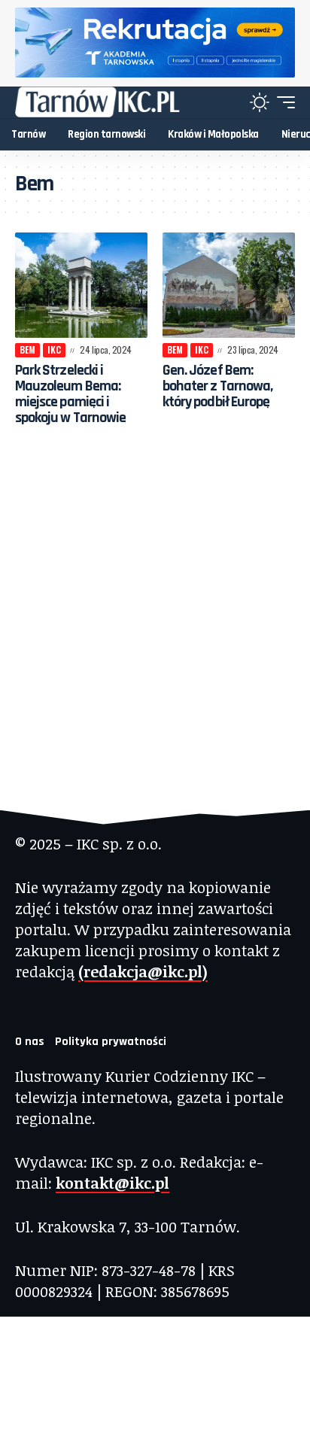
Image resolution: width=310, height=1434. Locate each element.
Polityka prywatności (110, 1042)
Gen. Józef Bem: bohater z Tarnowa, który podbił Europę (217, 386)
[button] (282, 102)
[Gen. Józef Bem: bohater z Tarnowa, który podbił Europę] (229, 285)
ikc (54, 349)
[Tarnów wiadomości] (97, 102)
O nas (29, 1042)
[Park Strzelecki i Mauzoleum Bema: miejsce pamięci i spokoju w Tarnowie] (81, 285)
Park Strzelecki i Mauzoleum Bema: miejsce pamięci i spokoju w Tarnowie (70, 393)
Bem (27, 349)
